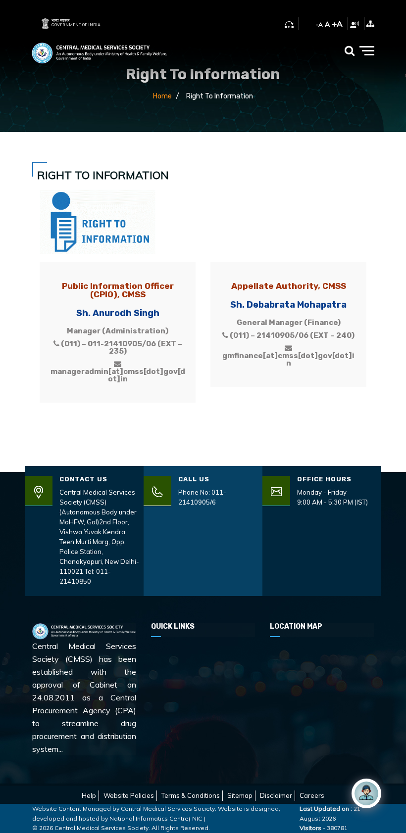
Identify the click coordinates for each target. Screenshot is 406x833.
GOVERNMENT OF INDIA (76, 25)
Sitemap (240, 795)
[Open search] (350, 50)
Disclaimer (276, 795)
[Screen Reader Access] (354, 23)
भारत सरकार (60, 20)
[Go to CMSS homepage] (99, 51)
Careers (312, 795)
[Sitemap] (370, 23)
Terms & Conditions (190, 795)
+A (337, 24)
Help (89, 795)
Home (162, 96)
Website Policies (128, 795)
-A (319, 24)
